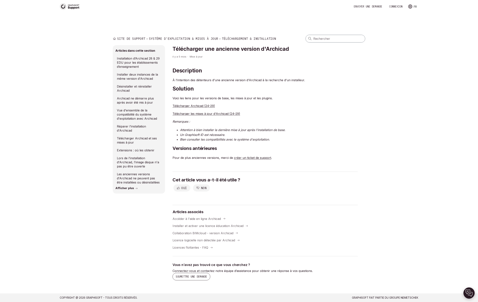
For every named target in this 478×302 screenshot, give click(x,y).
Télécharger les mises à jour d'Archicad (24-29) (206, 114)
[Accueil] (70, 6)
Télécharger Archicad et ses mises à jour (137, 140)
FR (415, 6)
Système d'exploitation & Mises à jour (183, 39)
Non (204, 188)
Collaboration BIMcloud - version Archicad (203, 233)
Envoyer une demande (368, 6)
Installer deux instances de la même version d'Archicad (137, 76)
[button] (469, 293)
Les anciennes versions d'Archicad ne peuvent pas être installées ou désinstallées (138, 178)
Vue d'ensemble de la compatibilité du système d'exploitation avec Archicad (137, 114)
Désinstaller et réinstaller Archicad (134, 88)
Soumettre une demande (191, 276)
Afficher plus (124, 188)
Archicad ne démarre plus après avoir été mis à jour (135, 100)
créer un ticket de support (252, 158)
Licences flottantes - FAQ (190, 247)
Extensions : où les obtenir (135, 150)
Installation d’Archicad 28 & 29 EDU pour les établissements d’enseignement (138, 63)
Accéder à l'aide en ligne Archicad (197, 218)
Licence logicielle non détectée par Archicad (204, 240)
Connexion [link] (396, 6)
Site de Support (131, 39)
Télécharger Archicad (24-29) (194, 106)
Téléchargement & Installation (249, 39)
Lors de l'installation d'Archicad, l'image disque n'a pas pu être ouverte (138, 162)
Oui (184, 188)
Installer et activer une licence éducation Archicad (208, 226)
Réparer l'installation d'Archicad (131, 128)
